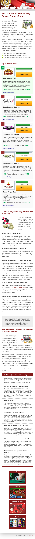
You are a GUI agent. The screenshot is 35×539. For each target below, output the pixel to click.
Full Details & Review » (9, 92)
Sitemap (31, 535)
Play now (24, 74)
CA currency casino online (19, 287)
